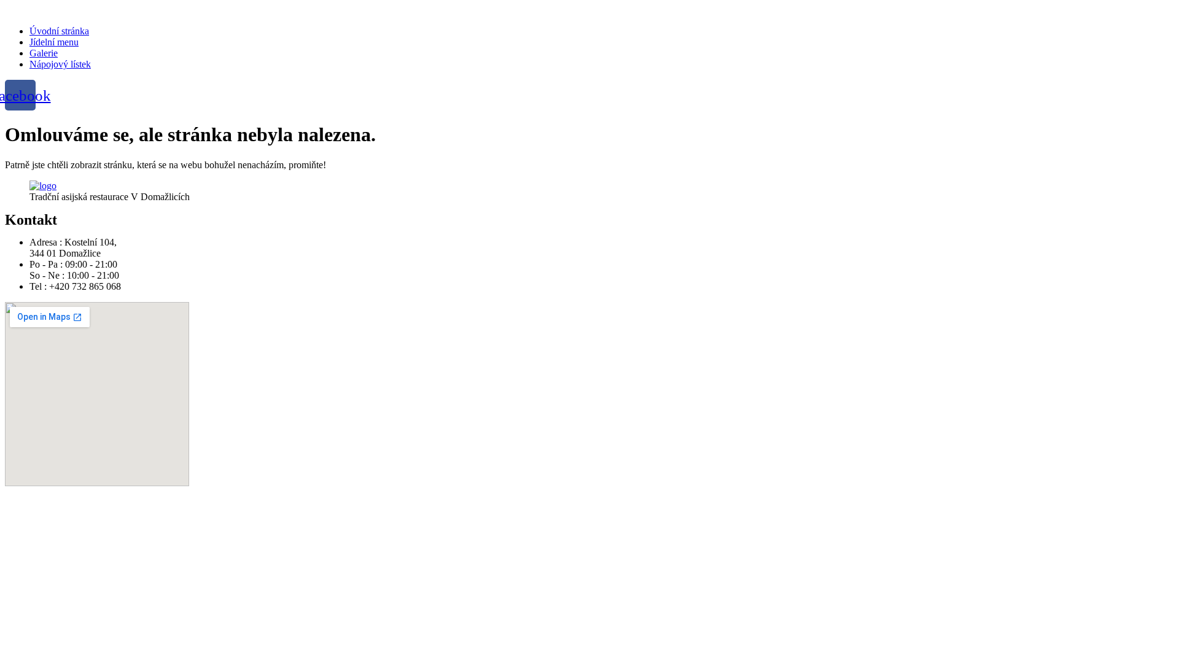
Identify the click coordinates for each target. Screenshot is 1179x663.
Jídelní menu (54, 42)
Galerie (43, 53)
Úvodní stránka (59, 31)
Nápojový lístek (60, 64)
